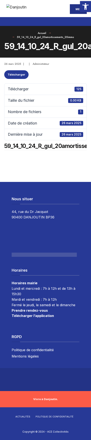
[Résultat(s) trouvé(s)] (84, 20)
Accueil (42, 33)
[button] (85, 6)
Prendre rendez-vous (30, 310)
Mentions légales (25, 356)
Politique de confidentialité (33, 350)
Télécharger (16, 74)
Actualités (22, 416)
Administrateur (41, 64)
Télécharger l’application (33, 316)
